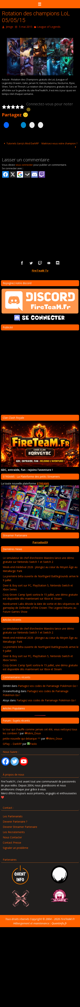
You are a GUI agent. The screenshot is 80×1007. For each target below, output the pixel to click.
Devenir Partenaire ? (15, 821)
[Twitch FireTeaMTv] (40, 262)
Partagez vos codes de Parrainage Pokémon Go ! (47, 685)
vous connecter (24, 164)
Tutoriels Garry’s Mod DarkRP (22, 142)
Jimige (9, 26)
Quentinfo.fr (59, 922)
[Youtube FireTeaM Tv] (48, 262)
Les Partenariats (13, 815)
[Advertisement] (40, 212)
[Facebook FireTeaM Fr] (22, 262)
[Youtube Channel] (24, 760)
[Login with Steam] (27, 173)
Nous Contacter (12, 836)
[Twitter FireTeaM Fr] (31, 262)
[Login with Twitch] (42, 173)
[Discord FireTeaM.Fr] (57, 262)
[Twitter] (14, 760)
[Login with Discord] (34, 173)
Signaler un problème (15, 847)
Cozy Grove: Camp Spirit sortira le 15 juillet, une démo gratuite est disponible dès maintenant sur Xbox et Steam (40, 595)
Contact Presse (12, 842)
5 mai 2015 (25, 26)
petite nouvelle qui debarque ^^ (22, 737)
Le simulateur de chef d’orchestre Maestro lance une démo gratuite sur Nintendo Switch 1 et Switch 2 (38, 559)
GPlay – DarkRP (12, 743)
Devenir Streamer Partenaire (20, 826)
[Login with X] (12, 173)
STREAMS (43, 482)
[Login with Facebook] (5, 173)
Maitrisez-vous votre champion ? (59, 142)
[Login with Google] (20, 173)
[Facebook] (5, 760)
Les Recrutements (14, 831)
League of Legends (48, 26)
